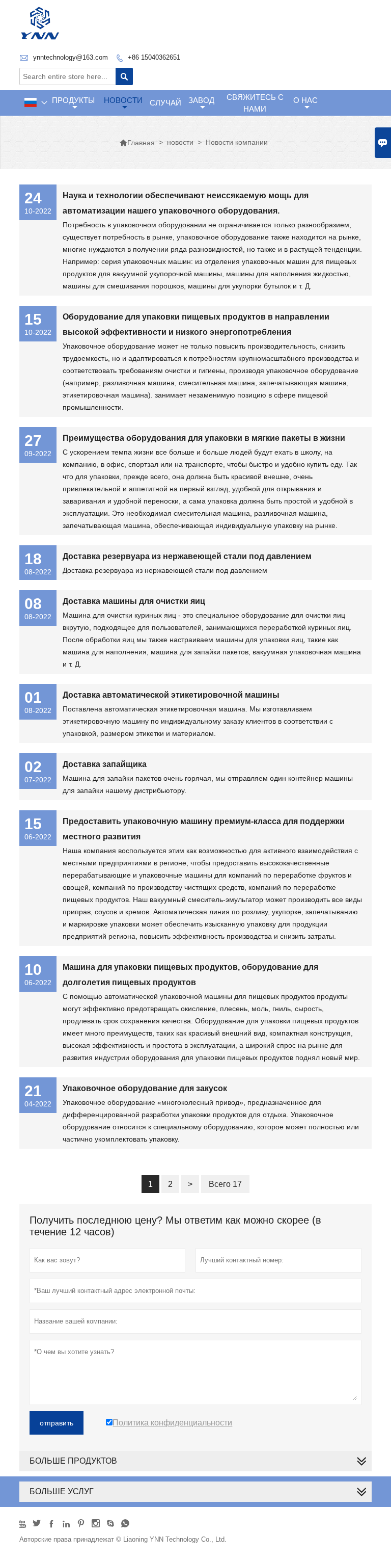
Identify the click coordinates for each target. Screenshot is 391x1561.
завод (201, 100)
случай (165, 102)
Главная (137, 143)
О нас (305, 100)
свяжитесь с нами (255, 103)
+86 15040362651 (154, 57)
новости (123, 100)
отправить (56, 1423)
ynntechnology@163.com (70, 57)
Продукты (73, 100)
